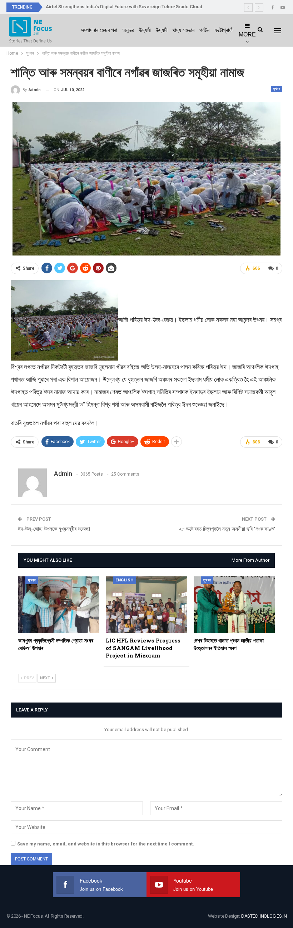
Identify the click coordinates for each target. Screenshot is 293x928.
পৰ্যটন (204, 30)
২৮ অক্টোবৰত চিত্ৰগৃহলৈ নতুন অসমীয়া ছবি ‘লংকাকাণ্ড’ (227, 529)
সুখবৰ (276, 89)
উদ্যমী (145, 30)
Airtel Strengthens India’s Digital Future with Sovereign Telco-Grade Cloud (124, 6)
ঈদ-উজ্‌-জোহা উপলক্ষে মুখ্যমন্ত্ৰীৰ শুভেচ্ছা (54, 529)
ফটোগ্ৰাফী (224, 30)
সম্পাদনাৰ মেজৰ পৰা (99, 30)
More (247, 34)
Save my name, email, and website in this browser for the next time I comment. (105, 844)
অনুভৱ (128, 30)
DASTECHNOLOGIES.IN (264, 916)
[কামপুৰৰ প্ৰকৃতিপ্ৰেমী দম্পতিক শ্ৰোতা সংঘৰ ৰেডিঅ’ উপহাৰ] (58, 604)
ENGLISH (124, 580)
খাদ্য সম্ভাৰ (183, 30)
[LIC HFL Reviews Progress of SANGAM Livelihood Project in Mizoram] (146, 604)
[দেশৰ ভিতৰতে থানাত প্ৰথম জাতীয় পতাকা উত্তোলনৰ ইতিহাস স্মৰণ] (234, 604)
